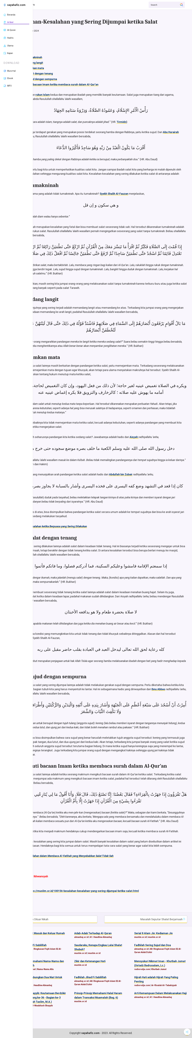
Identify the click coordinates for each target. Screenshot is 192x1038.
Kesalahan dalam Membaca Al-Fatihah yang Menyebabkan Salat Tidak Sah (70, 855)
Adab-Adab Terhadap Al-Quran (93, 933)
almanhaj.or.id (81, 937)
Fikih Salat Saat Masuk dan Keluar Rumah (39, 933)
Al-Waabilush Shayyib (42, 1005)
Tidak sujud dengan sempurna (38, 79)
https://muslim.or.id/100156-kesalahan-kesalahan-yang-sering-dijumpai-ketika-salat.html (83, 890)
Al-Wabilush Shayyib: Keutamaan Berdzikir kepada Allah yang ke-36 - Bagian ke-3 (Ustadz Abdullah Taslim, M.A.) (40, 997)
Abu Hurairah (171, 132)
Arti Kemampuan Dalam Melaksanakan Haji (160, 993)
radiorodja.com (142, 969)
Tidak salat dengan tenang (36, 73)
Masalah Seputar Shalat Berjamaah (161, 919)
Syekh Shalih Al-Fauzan (114, 193)
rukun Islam (42, 94)
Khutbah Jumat (158, 969)
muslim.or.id (140, 937)
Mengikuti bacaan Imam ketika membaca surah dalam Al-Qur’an (59, 84)
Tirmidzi (121, 121)
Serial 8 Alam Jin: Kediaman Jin (153, 933)
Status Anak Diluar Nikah (33, 919)
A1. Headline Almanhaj (101, 937)
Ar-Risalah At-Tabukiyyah (164, 985)
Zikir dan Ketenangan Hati (89, 961)
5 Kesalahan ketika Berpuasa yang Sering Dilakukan (57, 526)
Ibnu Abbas (158, 689)
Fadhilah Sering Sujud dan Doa (152, 945)
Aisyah (134, 437)
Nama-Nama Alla (45, 969)
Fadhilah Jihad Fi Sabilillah (90, 977)
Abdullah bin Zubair (120, 474)
